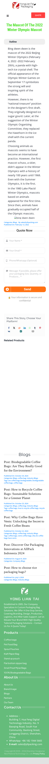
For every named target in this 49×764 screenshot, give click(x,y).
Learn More (16, 370)
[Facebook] (9, 328)
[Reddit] (19, 328)
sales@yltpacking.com (29, 222)
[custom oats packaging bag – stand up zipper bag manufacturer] (16, 420)
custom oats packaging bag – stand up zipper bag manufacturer (23, 431)
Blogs (15, 222)
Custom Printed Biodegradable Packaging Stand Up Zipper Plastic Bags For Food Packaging (22, 358)
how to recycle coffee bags (28, 508)
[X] (14, 328)
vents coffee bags (24, 536)
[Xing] (21, 331)
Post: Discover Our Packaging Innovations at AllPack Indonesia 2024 (24, 549)
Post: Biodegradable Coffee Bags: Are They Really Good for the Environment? (23, 466)
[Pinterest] (40, 328)
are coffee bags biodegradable (20, 480)
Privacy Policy (39, 753)
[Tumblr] (35, 328)
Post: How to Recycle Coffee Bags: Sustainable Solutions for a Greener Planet (23, 494)
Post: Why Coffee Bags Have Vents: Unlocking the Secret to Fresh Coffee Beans (24, 521)
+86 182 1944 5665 (32, 740)
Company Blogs (19, 561)
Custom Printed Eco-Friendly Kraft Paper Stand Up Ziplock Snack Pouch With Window (24, 395)
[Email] (33, 331)
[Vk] (9, 331)
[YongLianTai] (24, 2)
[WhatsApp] (30, 328)
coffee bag (22, 478)
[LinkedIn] (24, 328)
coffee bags (18, 483)
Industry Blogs (32, 478)
